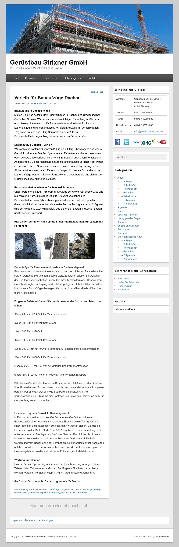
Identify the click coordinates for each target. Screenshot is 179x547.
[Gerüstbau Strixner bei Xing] (148, 143)
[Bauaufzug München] (28, 258)
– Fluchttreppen (129, 188)
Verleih (64, 492)
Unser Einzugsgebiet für (129, 236)
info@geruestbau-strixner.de (148, 131)
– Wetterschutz (129, 203)
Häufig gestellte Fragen (129, 218)
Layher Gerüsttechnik (128, 282)
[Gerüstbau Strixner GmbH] (89, 52)
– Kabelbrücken (129, 196)
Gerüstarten (31, 78)
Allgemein (122, 207)
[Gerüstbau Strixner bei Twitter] (126, 143)
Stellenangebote (73, 78)
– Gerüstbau (127, 192)
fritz (54, 103)
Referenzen (51, 78)
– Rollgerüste (128, 200)
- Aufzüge (54, 489)
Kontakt (92, 78)
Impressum (17, 520)
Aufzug (97, 489)
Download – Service (127, 214)
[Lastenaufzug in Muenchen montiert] (55, 258)
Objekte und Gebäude (128, 225)
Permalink (82, 492)
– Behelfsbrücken (130, 185)
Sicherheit (122, 233)
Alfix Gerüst (123, 278)
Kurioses (121, 222)
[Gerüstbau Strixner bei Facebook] (117, 143)
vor (103, 91)
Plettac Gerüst (124, 285)
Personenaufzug (52, 492)
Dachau (18, 492)
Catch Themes (162, 536)
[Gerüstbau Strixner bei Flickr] (135, 143)
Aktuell (120, 177)
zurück (93, 91)
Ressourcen (123, 229)
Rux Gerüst (123, 289)
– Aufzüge (126, 181)
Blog (119, 211)
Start (16, 78)
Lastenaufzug (36, 492)
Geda (25, 492)
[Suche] (117, 157)
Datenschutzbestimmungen (39, 520)
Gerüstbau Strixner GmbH (49, 61)
